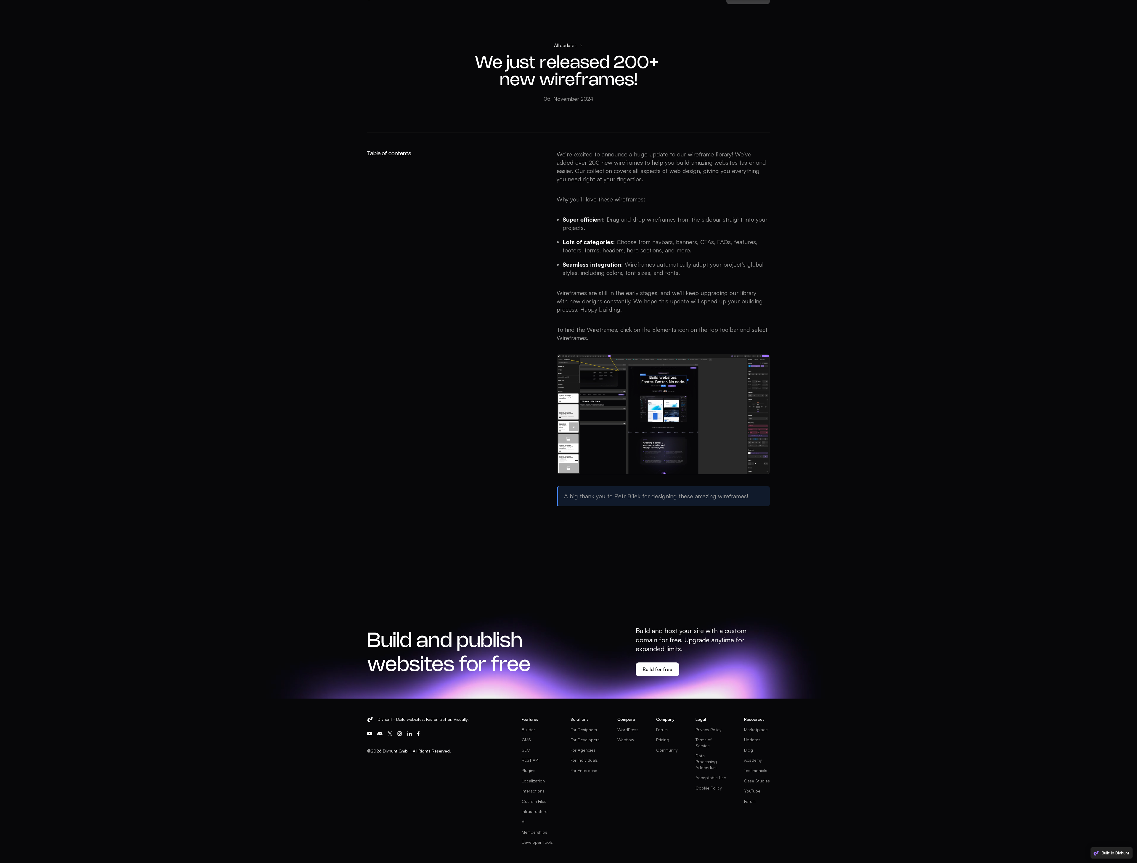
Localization (533, 780)
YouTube (752, 790)
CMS (526, 739)
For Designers (584, 729)
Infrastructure (534, 811)
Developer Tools (537, 842)
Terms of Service (704, 742)
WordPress (627, 729)
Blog (748, 749)
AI (523, 821)
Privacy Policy (709, 729)
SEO (526, 749)
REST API (530, 760)
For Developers (585, 739)
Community (667, 749)
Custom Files (534, 801)
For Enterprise (584, 770)
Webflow (625, 739)
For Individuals (584, 760)
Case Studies (757, 780)
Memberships (534, 832)
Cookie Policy (709, 787)
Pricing (662, 739)
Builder (528, 729)
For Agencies (583, 749)
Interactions (533, 790)
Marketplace (756, 729)
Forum (662, 729)
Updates (752, 739)
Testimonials (755, 770)
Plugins (528, 770)
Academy (753, 760)
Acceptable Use (711, 777)
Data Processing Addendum (707, 761)
